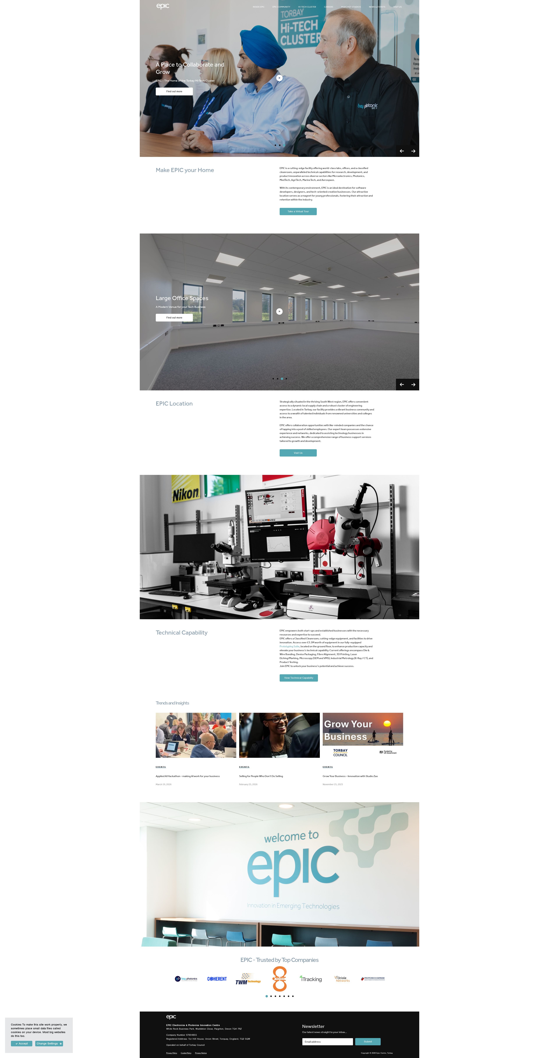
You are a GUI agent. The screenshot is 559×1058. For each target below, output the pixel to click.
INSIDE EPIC (259, 7)
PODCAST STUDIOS (351, 7)
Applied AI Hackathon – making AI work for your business (188, 776)
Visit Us (298, 452)
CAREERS (328, 7)
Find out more (174, 325)
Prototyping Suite (289, 646)
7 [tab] (293, 996)
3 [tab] (284, 145)
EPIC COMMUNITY (281, 7)
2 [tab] (280, 145)
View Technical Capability (298, 677)
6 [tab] (288, 996)
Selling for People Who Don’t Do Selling (261, 776)
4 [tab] (286, 378)
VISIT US (397, 7)
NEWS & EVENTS (377, 7)
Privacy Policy (171, 1053)
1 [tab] (275, 145)
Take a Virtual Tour (298, 211)
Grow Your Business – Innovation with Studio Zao (350, 776)
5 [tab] (284, 996)
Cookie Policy (186, 1053)
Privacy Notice (201, 1053)
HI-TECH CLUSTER (307, 7)
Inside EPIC (174, 91)
